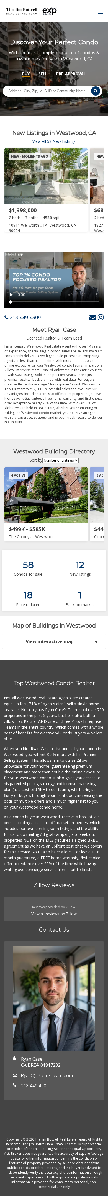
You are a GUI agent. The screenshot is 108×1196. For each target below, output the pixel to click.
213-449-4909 (24, 317)
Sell (42, 73)
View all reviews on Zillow (54, 913)
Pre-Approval (71, 73)
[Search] (95, 91)
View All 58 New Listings (54, 141)
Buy (26, 73)
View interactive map (50, 641)
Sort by (36, 460)
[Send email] (92, 317)
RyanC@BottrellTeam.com (47, 1075)
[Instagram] (101, 317)
